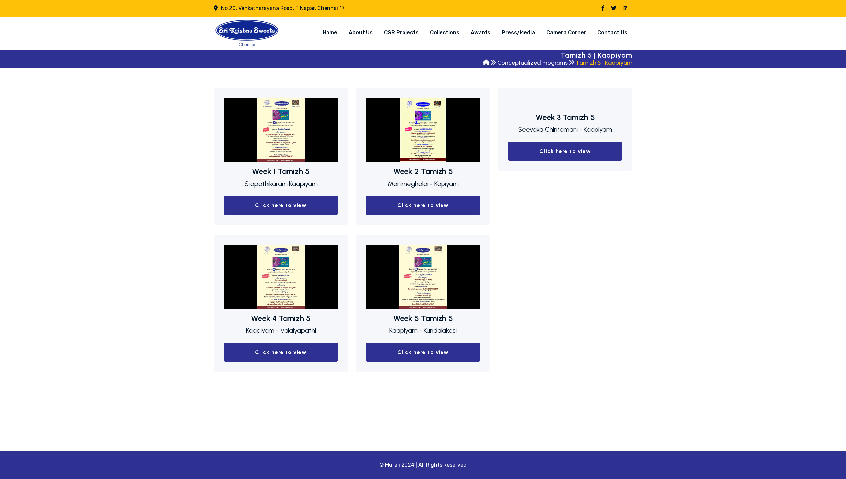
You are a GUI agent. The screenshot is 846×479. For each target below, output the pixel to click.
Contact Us (612, 32)
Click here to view (281, 205)
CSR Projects (401, 32)
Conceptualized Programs (532, 62)
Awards (480, 32)
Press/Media (518, 32)
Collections (444, 32)
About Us (361, 32)
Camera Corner (566, 32)
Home (330, 32)
